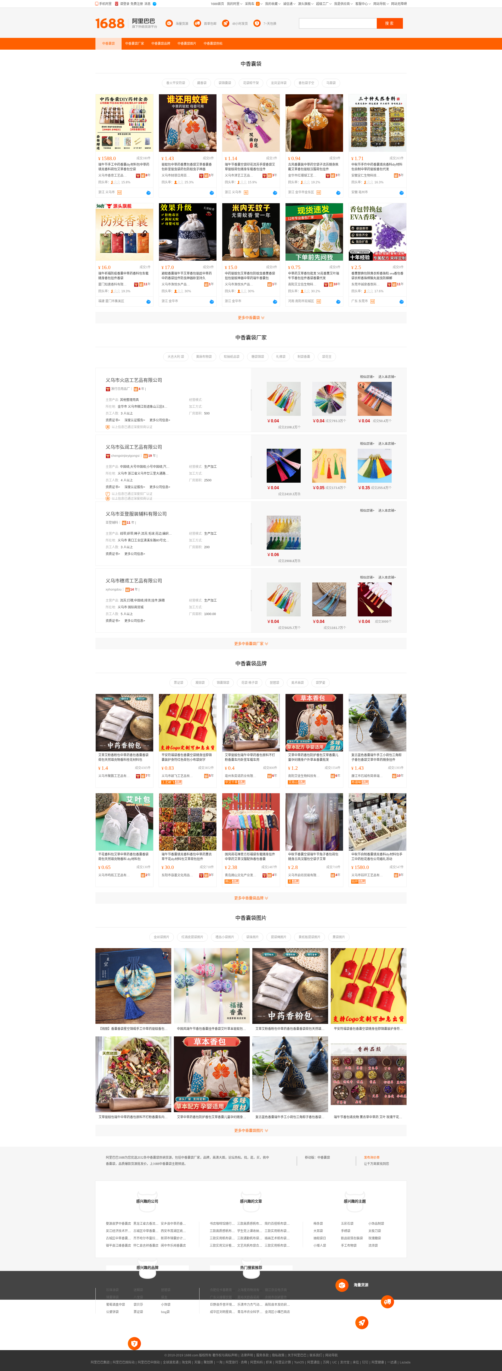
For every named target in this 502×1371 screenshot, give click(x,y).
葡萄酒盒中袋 (115, 1304)
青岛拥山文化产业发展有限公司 (242, 875)
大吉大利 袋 (176, 357)
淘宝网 (186, 1362)
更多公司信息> (160, 420)
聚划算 (208, 1362)
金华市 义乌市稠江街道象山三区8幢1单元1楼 (144, 407)
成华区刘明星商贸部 (224, 1312)
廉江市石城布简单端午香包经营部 (368, 776)
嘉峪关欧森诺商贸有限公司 (256, 1297)
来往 (356, 1362)
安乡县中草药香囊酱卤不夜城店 (183, 1224)
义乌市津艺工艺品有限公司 (239, 175)
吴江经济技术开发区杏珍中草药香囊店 (132, 1231)
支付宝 (345, 1362)
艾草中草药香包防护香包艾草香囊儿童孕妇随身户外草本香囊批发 (313, 757)
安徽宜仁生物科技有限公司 (365, 175)
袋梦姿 (320, 683)
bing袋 (165, 1312)
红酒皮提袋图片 (192, 937)
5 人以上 (127, 614)
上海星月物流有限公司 (253, 1290)
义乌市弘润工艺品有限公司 (134, 447)
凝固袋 (200, 683)
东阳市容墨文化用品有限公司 (179, 875)
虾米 (269, 1362)
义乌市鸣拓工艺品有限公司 (115, 875)
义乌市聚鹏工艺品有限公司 (115, 776)
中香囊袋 (323, 1157)
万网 (326, 1362)
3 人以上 (127, 413)
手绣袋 (345, 1231)
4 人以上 (127, 480)
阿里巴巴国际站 (124, 1362)
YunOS (299, 1362)
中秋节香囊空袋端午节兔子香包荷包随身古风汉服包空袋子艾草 (313, 857)
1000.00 (210, 614)
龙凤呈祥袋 (279, 83)
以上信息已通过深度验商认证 (132, 427)
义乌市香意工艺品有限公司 (112, 175)
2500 (208, 480)
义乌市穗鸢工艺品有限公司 (134, 581)
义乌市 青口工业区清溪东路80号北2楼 (144, 540)
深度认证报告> (135, 420)
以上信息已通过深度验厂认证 (132, 494)
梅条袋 (318, 1224)
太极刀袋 (374, 1231)
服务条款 (262, 1355)
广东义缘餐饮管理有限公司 (229, 1297)
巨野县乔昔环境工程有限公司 (230, 1304)
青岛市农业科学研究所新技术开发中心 (264, 1312)
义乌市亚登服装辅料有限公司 (136, 514)
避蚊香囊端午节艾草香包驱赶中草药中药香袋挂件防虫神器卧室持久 (187, 276)
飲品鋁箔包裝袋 (352, 1238)
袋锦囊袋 (225, 83)
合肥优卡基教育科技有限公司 (230, 1290)
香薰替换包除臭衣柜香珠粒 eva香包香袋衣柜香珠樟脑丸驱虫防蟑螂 (377, 276)
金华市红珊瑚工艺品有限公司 (302, 175)
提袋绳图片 (279, 937)
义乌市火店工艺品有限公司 (134, 380)
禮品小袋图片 (224, 937)
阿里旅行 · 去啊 (236, 1362)
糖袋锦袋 (258, 357)
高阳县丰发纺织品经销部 (282, 1304)
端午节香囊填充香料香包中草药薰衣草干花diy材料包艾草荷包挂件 (187, 857)
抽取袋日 (319, 1238)
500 (207, 413)
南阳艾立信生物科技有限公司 (302, 284)
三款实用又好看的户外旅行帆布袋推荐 (236, 1245)
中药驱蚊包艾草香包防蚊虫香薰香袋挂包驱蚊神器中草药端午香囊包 (250, 276)
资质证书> (113, 420)
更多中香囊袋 (249, 318)
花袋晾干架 (251, 83)
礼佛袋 (281, 357)
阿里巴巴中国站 (149, 1362)
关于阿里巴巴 (297, 1355)
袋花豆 (327, 357)
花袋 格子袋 (249, 683)
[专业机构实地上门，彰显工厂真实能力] (108, 427)
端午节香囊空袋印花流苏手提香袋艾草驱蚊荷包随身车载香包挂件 (250, 167)
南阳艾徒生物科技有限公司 (305, 776)
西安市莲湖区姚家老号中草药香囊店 (186, 1231)
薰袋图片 (339, 937)
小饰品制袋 (376, 1224)
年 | (142, 389)
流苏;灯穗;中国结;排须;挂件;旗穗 (142, 600)
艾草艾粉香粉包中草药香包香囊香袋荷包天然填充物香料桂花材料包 (123, 757)
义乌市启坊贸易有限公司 (305, 875)
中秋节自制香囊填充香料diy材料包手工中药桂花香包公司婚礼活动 (376, 857)
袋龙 (164, 1297)
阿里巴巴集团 (100, 1362)
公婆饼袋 (112, 1312)
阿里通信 (313, 1362)
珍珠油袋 (112, 1290)
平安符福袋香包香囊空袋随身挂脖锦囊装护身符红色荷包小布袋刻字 (187, 757)
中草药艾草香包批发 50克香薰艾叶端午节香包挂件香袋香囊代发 (313, 276)
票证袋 (178, 683)
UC (334, 1362)
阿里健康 (378, 1362)
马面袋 (331, 83)
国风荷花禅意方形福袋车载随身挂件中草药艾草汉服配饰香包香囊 (250, 857)
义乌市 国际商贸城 (131, 607)
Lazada (405, 1362)
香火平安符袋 (175, 83)
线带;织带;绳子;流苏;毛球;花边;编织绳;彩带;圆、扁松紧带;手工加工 (146, 533)
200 (207, 547)
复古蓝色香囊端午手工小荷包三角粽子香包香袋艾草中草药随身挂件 (376, 757)
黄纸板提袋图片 (310, 937)
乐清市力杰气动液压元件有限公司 (260, 1304)
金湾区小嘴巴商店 (277, 1312)
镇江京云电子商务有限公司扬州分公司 (291, 1290)
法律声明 (247, 1355)
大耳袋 (318, 1231)
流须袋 (373, 1245)
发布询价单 (372, 1157)
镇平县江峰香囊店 (118, 1245)
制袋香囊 (304, 357)
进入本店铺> (387, 377)
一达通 (392, 1362)
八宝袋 (138, 1297)
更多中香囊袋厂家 (249, 643)
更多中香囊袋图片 (249, 1130)
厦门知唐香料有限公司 (112, 284)
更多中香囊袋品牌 (249, 898)
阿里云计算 (283, 1362)
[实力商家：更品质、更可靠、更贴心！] (108, 389)
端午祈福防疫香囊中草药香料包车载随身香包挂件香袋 (123, 276)
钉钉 (365, 1362)
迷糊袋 (138, 1290)
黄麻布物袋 (204, 357)
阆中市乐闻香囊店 (173, 1245)
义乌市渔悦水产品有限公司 (176, 284)
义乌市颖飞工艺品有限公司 (179, 776)
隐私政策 (278, 1355)
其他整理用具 (129, 400)
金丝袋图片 (161, 937)
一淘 (219, 1362)
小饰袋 (165, 1304)
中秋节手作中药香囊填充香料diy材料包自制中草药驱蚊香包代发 (376, 167)
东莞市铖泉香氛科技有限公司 (365, 284)
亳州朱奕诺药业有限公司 (242, 776)
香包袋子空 (306, 83)
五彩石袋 (347, 1224)
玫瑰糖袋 (374, 1238)
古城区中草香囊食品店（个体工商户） (160, 1231)
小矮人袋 (319, 1245)
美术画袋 (297, 683)
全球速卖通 (171, 1362)
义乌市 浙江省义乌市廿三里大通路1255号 (144, 473)
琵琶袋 (274, 683)
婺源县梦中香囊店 (118, 1224)
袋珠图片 (252, 937)
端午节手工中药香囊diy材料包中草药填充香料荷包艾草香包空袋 (123, 167)
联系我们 (316, 1355)
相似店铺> (367, 377)
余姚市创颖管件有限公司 (282, 1297)
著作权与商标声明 (224, 1355)
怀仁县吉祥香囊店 (145, 1245)
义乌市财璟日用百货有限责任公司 (176, 175)
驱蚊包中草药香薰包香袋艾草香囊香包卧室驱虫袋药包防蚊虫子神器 (187, 167)
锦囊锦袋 (223, 683)
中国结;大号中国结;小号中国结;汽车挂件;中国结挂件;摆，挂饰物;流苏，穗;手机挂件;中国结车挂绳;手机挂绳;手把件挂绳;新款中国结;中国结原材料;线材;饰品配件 (146, 467)
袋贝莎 (138, 1304)
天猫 (197, 1362)
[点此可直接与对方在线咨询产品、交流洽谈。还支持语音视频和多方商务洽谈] (148, 192)
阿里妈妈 (256, 1362)
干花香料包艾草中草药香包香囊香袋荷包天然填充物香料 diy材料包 (123, 857)
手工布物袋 (349, 1245)
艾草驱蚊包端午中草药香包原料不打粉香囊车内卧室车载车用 (250, 757)
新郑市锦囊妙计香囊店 (176, 1238)
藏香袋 (202, 83)
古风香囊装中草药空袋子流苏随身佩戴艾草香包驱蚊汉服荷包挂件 (313, 167)
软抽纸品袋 (231, 357)
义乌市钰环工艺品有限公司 (368, 875)
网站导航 (331, 1355)
